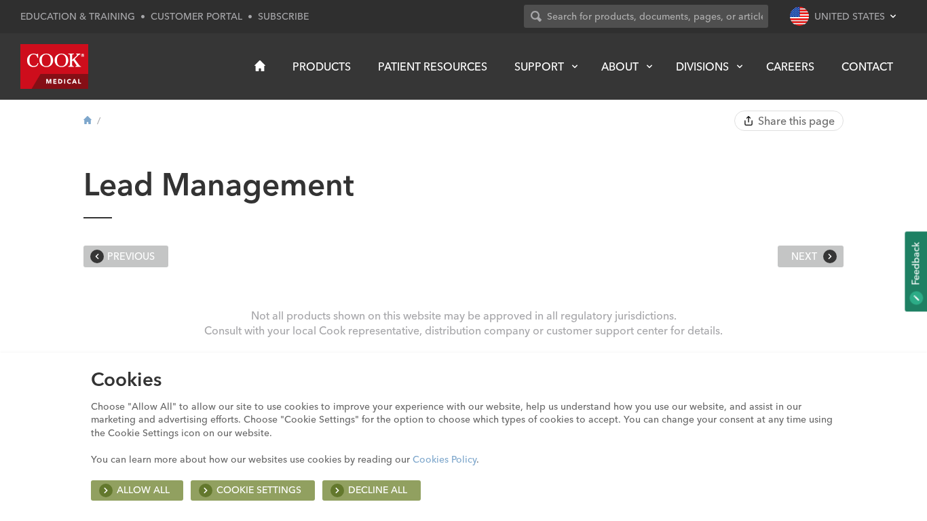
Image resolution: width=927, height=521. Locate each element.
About (620, 66)
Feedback (915, 265)
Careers (790, 66)
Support (539, 66)
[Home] (259, 65)
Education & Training (77, 16)
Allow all (143, 490)
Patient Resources (432, 66)
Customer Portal (196, 16)
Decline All (377, 490)
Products (321, 66)
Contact (867, 66)
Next (805, 256)
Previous (131, 256)
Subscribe (283, 16)
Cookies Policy (444, 459)
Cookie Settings (258, 490)
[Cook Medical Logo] (54, 66)
